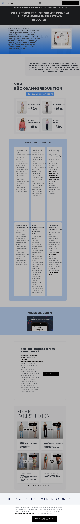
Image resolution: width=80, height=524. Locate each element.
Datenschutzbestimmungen (24, 513)
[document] (40, 262)
